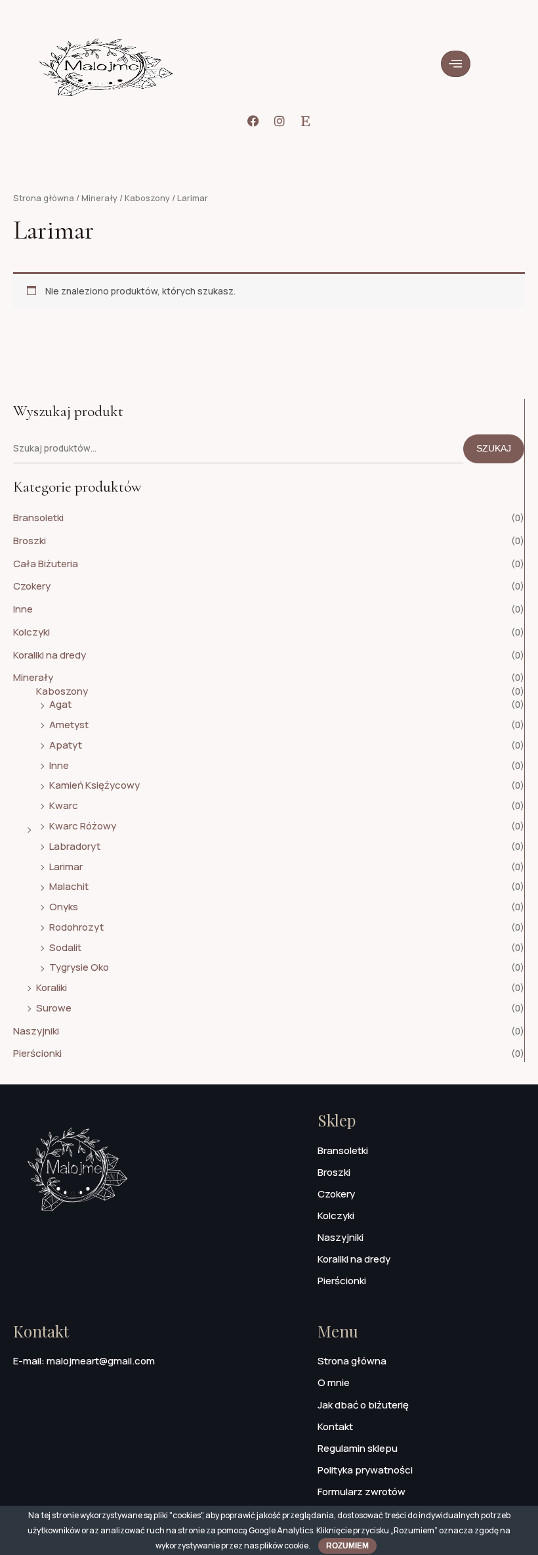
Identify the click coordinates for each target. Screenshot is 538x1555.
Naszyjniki (36, 1031)
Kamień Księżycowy (94, 785)
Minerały (33, 677)
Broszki (29, 540)
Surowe (54, 1008)
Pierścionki (37, 1053)
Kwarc (63, 805)
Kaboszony (62, 691)
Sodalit (65, 947)
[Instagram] (279, 121)
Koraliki (51, 987)
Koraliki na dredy (49, 655)
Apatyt (65, 745)
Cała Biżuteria (45, 563)
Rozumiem (347, 1545)
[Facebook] (253, 121)
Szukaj (493, 448)
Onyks (63, 907)
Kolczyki (31, 632)
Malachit (69, 886)
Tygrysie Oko (79, 967)
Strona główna (43, 198)
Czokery (32, 586)
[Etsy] (306, 121)
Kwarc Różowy (82, 826)
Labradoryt (74, 846)
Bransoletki (38, 517)
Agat (60, 704)
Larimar (66, 866)
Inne (23, 609)
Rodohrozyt (76, 927)
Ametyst (69, 724)
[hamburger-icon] (455, 64)
